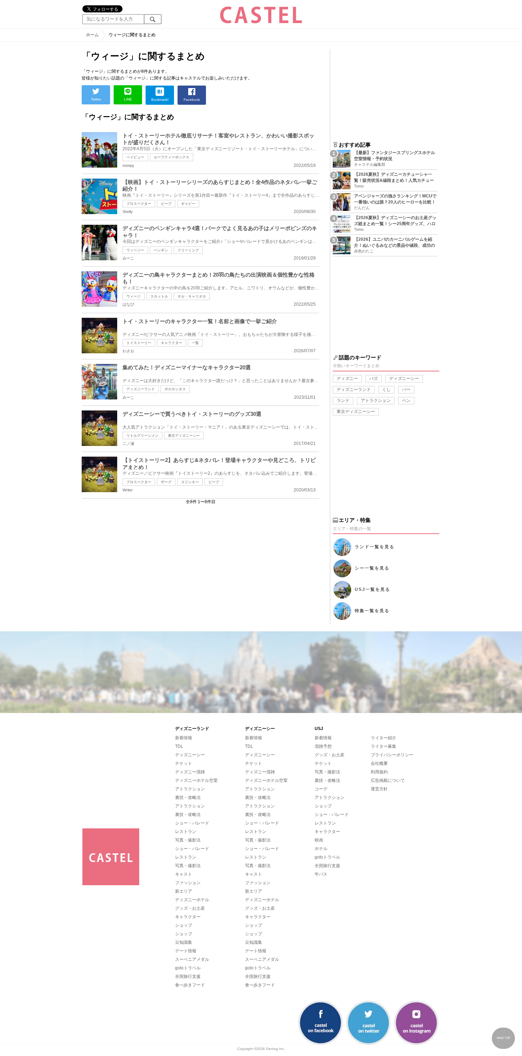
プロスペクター (138, 204)
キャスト (183, 874)
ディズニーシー (404, 378)
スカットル (159, 296)
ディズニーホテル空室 (196, 780)
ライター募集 (383, 746)
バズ (373, 378)
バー (406, 389)
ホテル (321, 848)
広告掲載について (388, 780)
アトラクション (376, 400)
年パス (321, 874)
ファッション (188, 882)
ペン (406, 400)
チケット (183, 763)
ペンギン (161, 250)
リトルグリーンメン (142, 435)
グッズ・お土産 (190, 908)
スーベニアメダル (192, 959)
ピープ (166, 204)
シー (372, 568)
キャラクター (171, 343)
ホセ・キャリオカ (192, 296)
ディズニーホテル (192, 899)
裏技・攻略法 (188, 797)
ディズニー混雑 (190, 771)
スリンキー (190, 482)
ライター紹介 (383, 737)
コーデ (321, 788)
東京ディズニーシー (184, 435)
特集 (372, 610)
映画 (319, 840)
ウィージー (135, 250)
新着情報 (183, 737)
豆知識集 (183, 942)
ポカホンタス (175, 389)
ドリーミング (188, 250)
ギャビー (188, 204)
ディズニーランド (140, 389)
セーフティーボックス (171, 157)
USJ (372, 589)
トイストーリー (138, 343)
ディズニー (347, 378)
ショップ (183, 925)
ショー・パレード (192, 823)
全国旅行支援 (188, 976)
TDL (179, 746)
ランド (343, 400)
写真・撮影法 (188, 840)
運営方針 (379, 788)
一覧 (195, 343)
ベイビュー (135, 157)
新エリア (183, 891)
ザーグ (166, 482)
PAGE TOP (503, 1038)
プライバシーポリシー (392, 754)
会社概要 (379, 763)
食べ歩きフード (190, 984)
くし (386, 389)
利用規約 (379, 771)
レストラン (185, 831)
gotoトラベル (188, 967)
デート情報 (185, 950)
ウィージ (133, 296)
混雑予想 (323, 746)
